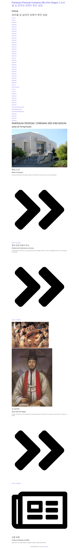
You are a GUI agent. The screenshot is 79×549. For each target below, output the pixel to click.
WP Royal (46, 546)
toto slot (13, 17)
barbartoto (14, 22)
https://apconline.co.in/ (17, 109)
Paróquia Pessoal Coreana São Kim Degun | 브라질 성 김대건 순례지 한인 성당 (38, 4)
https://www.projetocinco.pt (18, 107)
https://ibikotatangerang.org (18, 111)
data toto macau (15, 86)
